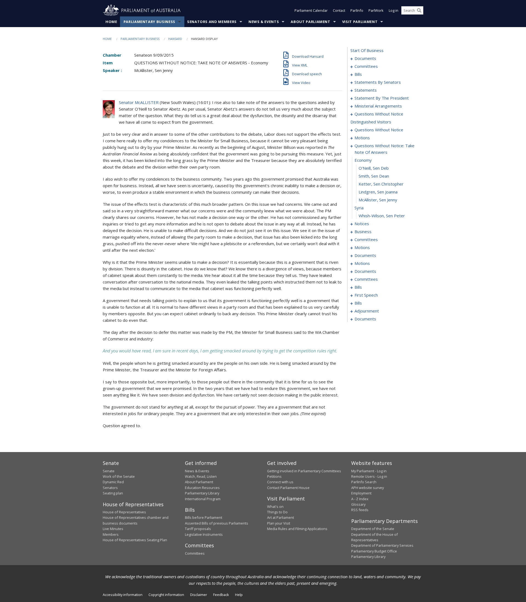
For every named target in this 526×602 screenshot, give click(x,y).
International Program (203, 498)
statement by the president (382, 98)
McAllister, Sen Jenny (378, 199)
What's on (275, 506)
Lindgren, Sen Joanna (378, 192)
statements (366, 90)
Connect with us (280, 481)
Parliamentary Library (202, 493)
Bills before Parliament (203, 517)
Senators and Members (212, 21)
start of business (367, 50)
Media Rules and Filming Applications (297, 528)
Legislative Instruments (204, 534)
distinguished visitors (370, 122)
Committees (195, 553)
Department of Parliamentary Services (382, 545)
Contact (339, 10)
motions (362, 137)
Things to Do (277, 512)
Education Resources (202, 487)
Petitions (274, 476)
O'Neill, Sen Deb (374, 168)
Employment (361, 493)
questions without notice (379, 114)
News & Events (263, 21)
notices (362, 223)
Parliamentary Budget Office (374, 551)
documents (365, 58)
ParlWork (376, 10)
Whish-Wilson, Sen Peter (382, 215)
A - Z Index (359, 498)
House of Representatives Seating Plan (135, 539)
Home (111, 21)
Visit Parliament (360, 21)
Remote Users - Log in (369, 476)
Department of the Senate (372, 528)
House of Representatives (124, 512)
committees (366, 66)
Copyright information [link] (166, 594)
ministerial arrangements (378, 106)
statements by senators (378, 82)
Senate (109, 470)
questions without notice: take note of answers (384, 149)
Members (111, 534)
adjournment (367, 311)
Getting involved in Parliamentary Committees (304, 470)
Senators (110, 487)
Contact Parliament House (288, 487)
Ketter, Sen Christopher (381, 184)
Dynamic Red (113, 481)
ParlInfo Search (363, 481)
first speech (366, 295)
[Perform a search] (419, 10)
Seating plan (113, 493)
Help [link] (239, 594)
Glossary (358, 504)
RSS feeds (359, 509)
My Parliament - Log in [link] (369, 470)
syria (359, 207)
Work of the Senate (119, 476)
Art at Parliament (280, 517)
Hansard (175, 39)
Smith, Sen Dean (374, 176)
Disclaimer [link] (198, 594)
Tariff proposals (198, 528)
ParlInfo (356, 10)
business (363, 231)
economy (363, 160)
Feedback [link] (221, 594)
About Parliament (310, 21)
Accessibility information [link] (122, 594)
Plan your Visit (278, 523)
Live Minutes (113, 528)
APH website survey (367, 487)
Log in (393, 10)
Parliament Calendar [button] (311, 10)
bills (358, 74)
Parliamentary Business (149, 21)
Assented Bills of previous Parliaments (216, 523)
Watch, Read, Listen (201, 476)
